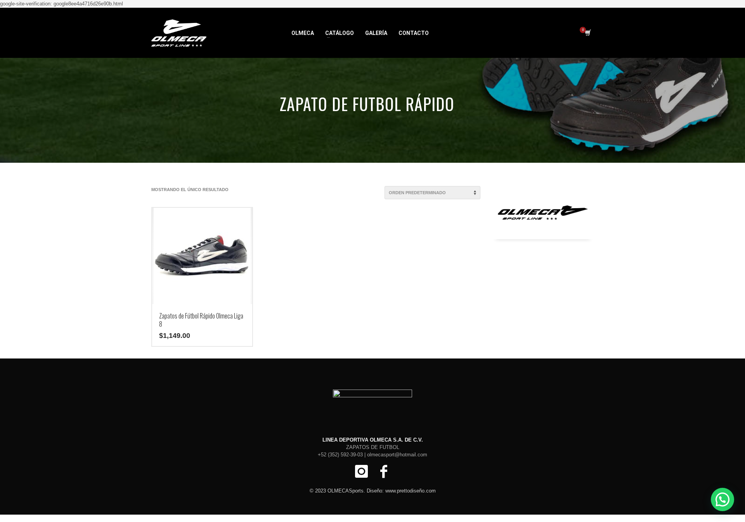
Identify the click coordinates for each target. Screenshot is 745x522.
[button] (722, 499)
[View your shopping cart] (587, 33)
